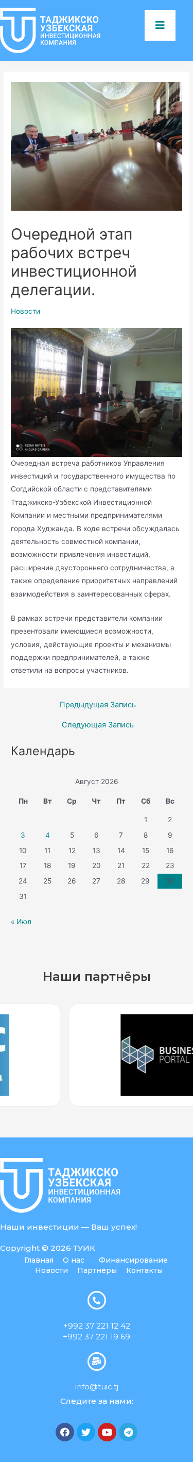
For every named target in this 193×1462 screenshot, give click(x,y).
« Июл (21, 921)
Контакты (144, 1270)
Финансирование (133, 1260)
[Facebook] (65, 1432)
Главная (39, 1260)
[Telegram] (128, 1432)
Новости (25, 311)
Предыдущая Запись (98, 705)
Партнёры (97, 1270)
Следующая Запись (98, 725)
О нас (73, 1260)
